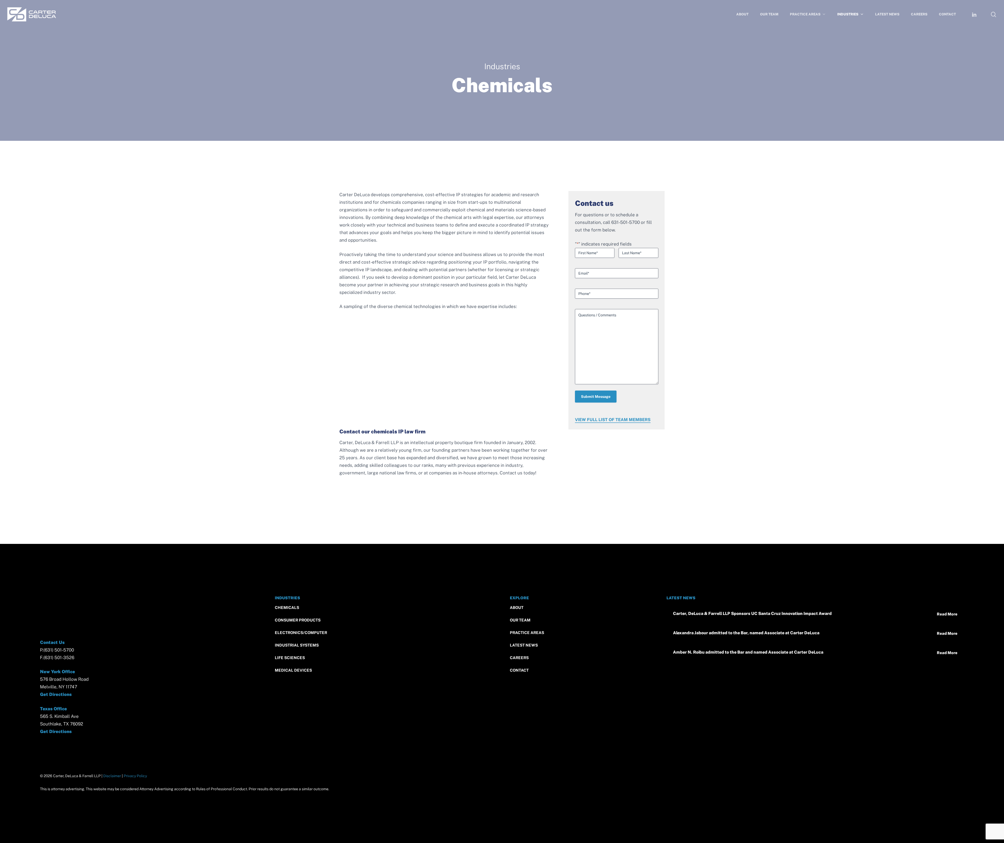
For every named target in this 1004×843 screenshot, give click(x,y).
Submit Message (596, 396)
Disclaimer (112, 776)
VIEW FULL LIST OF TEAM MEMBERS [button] (613, 419)
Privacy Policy (135, 776)
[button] (287, 608)
